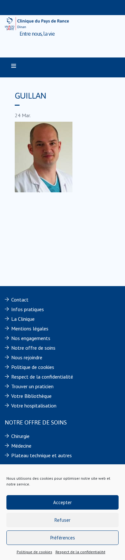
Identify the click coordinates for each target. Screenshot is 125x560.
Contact (20, 299)
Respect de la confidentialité (80, 551)
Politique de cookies (34, 551)
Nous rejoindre (26, 357)
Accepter (62, 502)
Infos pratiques (27, 309)
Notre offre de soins (33, 348)
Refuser (62, 520)
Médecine (21, 445)
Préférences (62, 538)
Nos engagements (30, 338)
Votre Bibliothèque (31, 396)
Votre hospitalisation (33, 405)
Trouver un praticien (32, 386)
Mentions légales (29, 328)
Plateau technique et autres (41, 455)
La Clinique (23, 319)
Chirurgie (20, 436)
